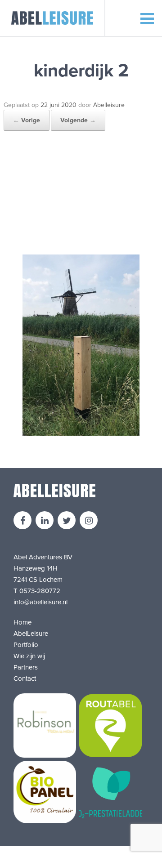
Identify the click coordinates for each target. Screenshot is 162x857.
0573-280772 (39, 591)
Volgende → (78, 120)
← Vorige (26, 120)
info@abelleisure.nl (41, 602)
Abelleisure (109, 105)
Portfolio (26, 645)
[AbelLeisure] (52, 18)
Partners (26, 667)
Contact (25, 678)
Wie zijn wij (29, 656)
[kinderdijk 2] (81, 433)
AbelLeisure (31, 633)
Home (23, 622)
